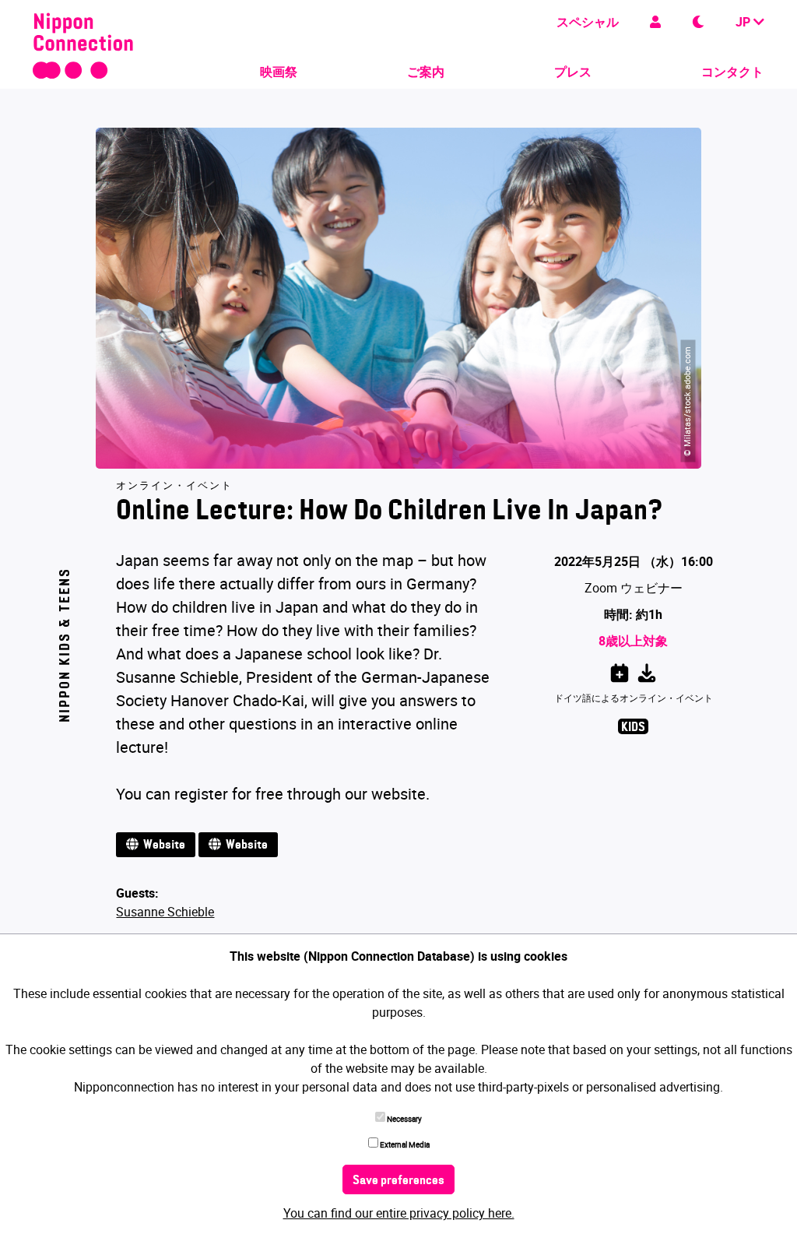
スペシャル (587, 21)
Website (162, 845)
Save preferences (398, 1181)
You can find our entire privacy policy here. (398, 1213)
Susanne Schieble (165, 911)
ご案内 (425, 71)
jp (744, 21)
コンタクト (732, 71)
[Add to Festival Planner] (619, 670)
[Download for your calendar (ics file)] (646, 670)
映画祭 (278, 71)
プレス (573, 71)
